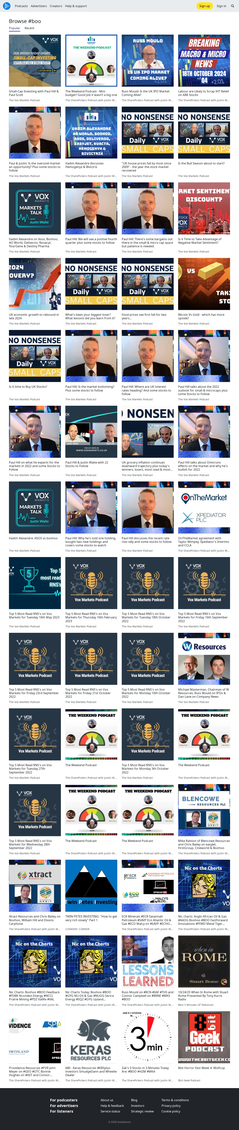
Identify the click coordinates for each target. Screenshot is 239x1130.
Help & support (76, 6)
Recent (29, 28)
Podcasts (21, 6)
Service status (110, 1111)
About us (107, 1100)
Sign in (221, 6)
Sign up (204, 6)
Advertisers (39, 6)
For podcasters (63, 1100)
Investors (137, 1106)
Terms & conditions (175, 1100)
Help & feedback (112, 1106)
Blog (134, 1100)
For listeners (61, 1111)
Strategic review (142, 1111)
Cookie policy (171, 1111)
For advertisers (64, 1105)
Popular (14, 28)
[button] (232, 6)
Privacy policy (171, 1106)
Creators (56, 6)
